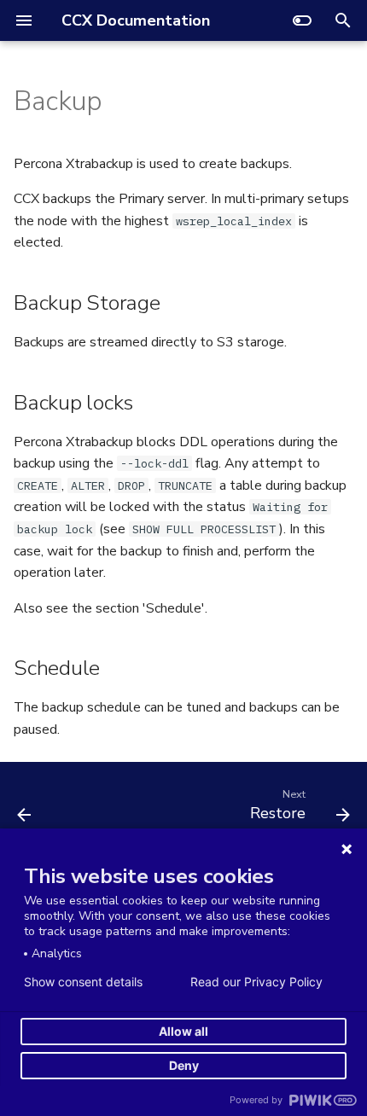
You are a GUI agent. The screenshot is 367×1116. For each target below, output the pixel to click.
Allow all (183, 1031)
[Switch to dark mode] (302, 20)
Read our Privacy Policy (256, 982)
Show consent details (83, 982)
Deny (184, 1065)
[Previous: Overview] (24, 808)
